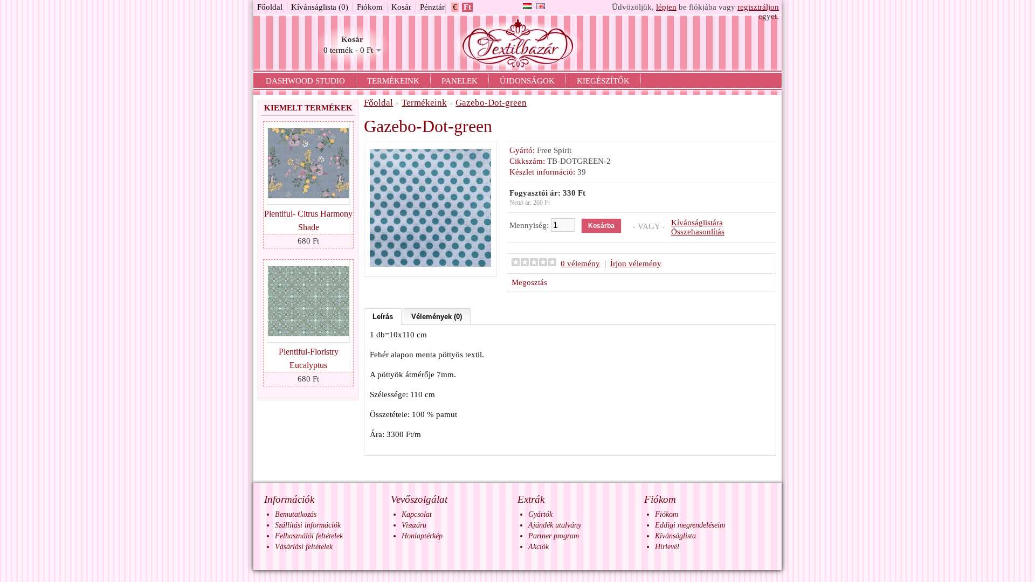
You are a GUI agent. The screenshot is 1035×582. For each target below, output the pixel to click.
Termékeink (393, 81)
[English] (540, 6)
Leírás (382, 317)
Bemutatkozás (295, 514)
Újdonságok (527, 81)
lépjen (666, 7)
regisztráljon (758, 7)
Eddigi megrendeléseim (690, 525)
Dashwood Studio (305, 81)
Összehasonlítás (697, 231)
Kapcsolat (417, 514)
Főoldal (269, 7)
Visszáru (414, 525)
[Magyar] (527, 6)
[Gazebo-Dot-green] (430, 266)
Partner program (553, 536)
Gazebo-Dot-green (491, 103)
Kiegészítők (603, 81)
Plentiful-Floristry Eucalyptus (309, 358)
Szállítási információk (308, 525)
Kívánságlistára (697, 222)
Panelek (459, 81)
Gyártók (540, 514)
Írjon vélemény (635, 263)
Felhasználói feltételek (309, 536)
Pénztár (432, 7)
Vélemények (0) (436, 317)
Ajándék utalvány (554, 525)
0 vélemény (580, 263)
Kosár (401, 7)
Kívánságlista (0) (319, 7)
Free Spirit (554, 150)
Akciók (538, 547)
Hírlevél (667, 547)
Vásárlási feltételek (304, 547)
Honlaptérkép (422, 536)
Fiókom (370, 7)
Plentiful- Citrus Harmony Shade (308, 220)
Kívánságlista (675, 536)
